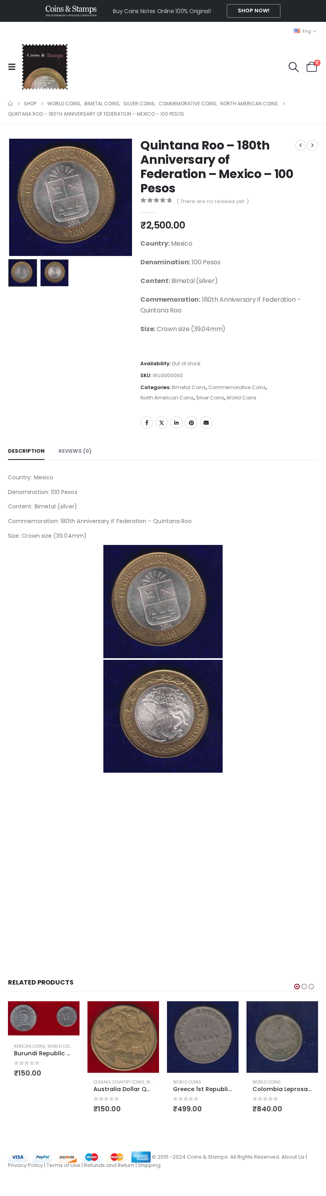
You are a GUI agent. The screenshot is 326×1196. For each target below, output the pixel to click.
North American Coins (167, 397)
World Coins (241, 397)
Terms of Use (63, 1165)
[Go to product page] (44, 1018)
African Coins (29, 1046)
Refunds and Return (109, 1165)
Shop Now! (254, 10)
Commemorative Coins (237, 387)
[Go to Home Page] (10, 104)
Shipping (149, 1165)
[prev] (300, 145)
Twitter (161, 422)
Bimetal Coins (189, 387)
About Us (293, 1157)
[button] (14, 67)
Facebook (146, 422)
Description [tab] (26, 451)
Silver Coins (210, 397)
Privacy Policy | (27, 1165)
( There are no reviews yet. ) (213, 201)
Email (206, 422)
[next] (312, 145)
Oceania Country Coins (118, 1082)
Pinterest (191, 422)
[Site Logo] (44, 67)
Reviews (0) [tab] (74, 451)
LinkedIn (176, 422)
